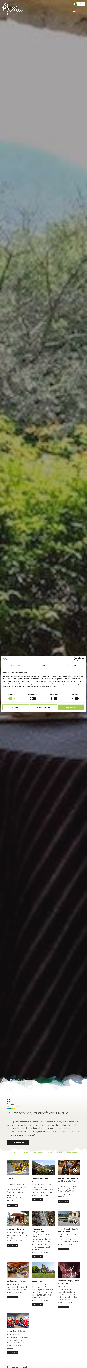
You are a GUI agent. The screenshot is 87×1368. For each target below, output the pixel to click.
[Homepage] (12, 9)
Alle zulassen (71, 707)
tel (16, 1197)
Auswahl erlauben (43, 707)
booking (10, 1200)
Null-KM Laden (38, 1152)
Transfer (60, 1152)
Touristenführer (72, 1152)
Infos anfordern (18, 1143)
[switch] (33, 698)
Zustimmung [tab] (15, 665)
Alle (14, 1152)
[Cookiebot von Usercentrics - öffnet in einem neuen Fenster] (75, 659)
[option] (43, 547)
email (10, 1197)
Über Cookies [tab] (72, 665)
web (21, 1197)
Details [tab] (43, 665)
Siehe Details (12, 1205)
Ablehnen (15, 707)
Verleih (50, 1152)
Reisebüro (26, 1152)
